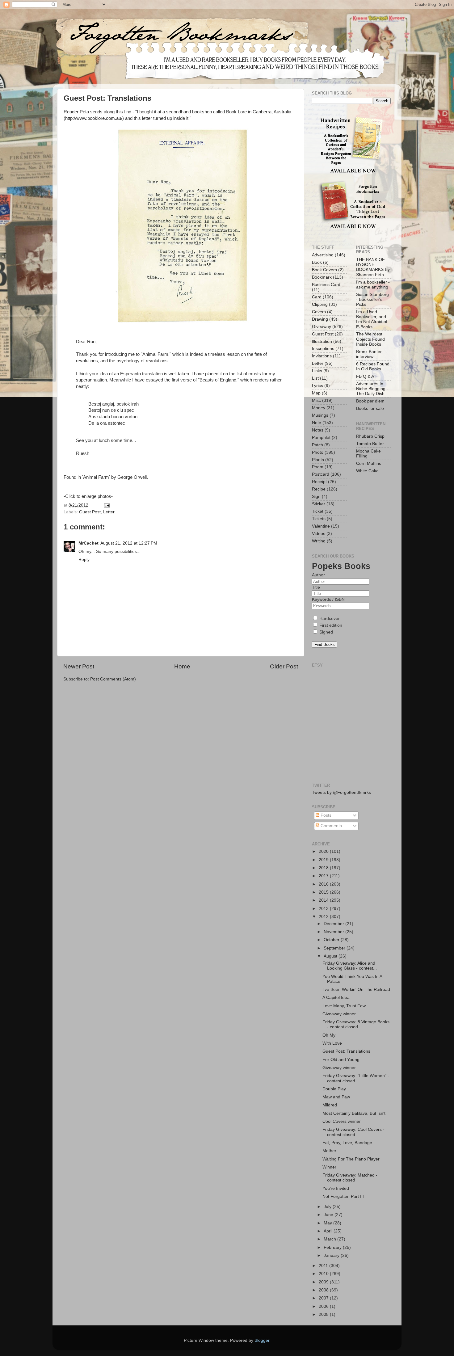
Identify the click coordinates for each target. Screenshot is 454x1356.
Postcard (320, 474)
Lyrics (317, 385)
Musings (320, 415)
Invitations (322, 356)
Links (317, 370)
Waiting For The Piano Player (351, 1159)
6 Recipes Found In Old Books (372, 366)
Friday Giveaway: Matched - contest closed (349, 1177)
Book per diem (370, 401)
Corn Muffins (368, 463)
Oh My (328, 1035)
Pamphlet (321, 437)
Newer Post (78, 666)
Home (182, 666)
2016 (324, 884)
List (315, 378)
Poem (317, 467)
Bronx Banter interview (369, 354)
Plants (318, 459)
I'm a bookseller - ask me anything (373, 284)
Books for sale (370, 408)
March (330, 1239)
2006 (324, 1306)
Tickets (319, 518)
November (334, 931)
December (334, 923)
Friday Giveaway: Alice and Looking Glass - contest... (349, 966)
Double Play (334, 1089)
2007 (324, 1298)
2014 (324, 900)
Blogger (261, 1340)
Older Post (284, 666)
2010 (324, 1273)
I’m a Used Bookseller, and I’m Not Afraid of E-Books (371, 319)
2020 (324, 851)
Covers (319, 312)
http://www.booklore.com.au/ (93, 118)
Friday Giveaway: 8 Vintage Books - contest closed (355, 1024)
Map (316, 393)
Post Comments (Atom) (113, 679)
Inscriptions (323, 348)
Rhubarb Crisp (370, 436)
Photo (317, 452)
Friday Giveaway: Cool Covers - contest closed (353, 1132)
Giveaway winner (339, 1014)
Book (317, 262)
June (329, 1214)
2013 (324, 908)
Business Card (326, 284)
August (331, 956)
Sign (316, 496)
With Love (332, 1043)
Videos (318, 533)
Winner (329, 1167)
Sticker (318, 504)
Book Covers (324, 269)
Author (318, 575)
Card (317, 297)
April (329, 1231)
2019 (324, 859)
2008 (324, 1290)
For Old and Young (340, 1059)
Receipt (319, 481)
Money (318, 408)
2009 (324, 1282)
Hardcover (329, 618)
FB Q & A (365, 376)
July (328, 1206)
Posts (325, 815)
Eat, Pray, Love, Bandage (347, 1142)
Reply (84, 559)
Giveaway (321, 326)
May (328, 1223)
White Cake (367, 471)
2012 (324, 916)
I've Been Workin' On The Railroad (356, 989)
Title (316, 587)
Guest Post (90, 512)
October (332, 939)
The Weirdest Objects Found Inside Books (370, 339)
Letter (109, 512)
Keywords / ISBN (328, 599)
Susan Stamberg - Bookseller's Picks (372, 299)
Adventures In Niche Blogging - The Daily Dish (372, 388)
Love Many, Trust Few (344, 1006)
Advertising (323, 255)
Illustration (322, 341)
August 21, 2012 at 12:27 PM (128, 543)
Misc (316, 400)
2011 (324, 1265)
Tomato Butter (370, 443)
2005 (324, 1314)
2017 (324, 876)
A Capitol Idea (336, 997)
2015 (324, 892)
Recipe (319, 489)
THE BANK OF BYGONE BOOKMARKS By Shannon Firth (373, 267)
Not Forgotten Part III (343, 1196)
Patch (317, 445)
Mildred (329, 1105)
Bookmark (322, 277)
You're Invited (335, 1188)
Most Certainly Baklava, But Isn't (353, 1113)
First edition (330, 625)
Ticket (317, 511)
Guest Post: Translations (346, 1051)
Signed (325, 632)
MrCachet (88, 543)
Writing (319, 541)
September (335, 948)
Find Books (324, 644)
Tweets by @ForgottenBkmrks (341, 792)
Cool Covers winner (341, 1121)
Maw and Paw (336, 1097)
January (332, 1255)
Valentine (321, 526)
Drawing (320, 319)
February (333, 1247)
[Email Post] (106, 505)
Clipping (320, 304)
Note (316, 422)
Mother (329, 1150)
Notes (317, 430)
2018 (324, 867)
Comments (330, 825)
